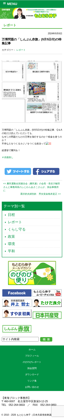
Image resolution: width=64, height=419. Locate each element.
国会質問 (32, 368)
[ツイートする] (18, 171)
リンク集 (32, 380)
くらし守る (17, 229)
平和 (11, 251)
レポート (21, 50)
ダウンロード (32, 374)
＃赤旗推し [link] (7, 157)
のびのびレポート (32, 362)
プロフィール (32, 355)
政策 (11, 236)
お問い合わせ (32, 387)
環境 (11, 244)
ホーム (32, 349)
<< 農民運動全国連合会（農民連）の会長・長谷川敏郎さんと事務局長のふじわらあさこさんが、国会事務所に (31, 187)
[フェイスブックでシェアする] (46, 171)
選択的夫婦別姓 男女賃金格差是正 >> (40, 194)
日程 (11, 215)
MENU (12, 4)
